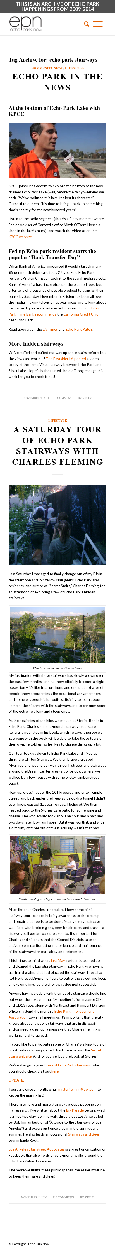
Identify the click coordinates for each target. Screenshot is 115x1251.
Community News (47, 67)
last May (58, 960)
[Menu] (97, 24)
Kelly (87, 398)
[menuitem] (84, 24)
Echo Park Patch (79, 329)
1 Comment (63, 398)
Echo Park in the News (57, 81)
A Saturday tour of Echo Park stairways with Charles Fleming (57, 445)
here (55, 1071)
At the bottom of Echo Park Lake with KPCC (54, 111)
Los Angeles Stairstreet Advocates (36, 1149)
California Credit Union (81, 314)
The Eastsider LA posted (66, 359)
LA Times (50, 329)
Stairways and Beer (83, 1134)
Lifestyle (74, 67)
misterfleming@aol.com (77, 1089)
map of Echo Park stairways (68, 1065)
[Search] (84, 24)
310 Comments (63, 1197)
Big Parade (75, 1110)
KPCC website (20, 237)
